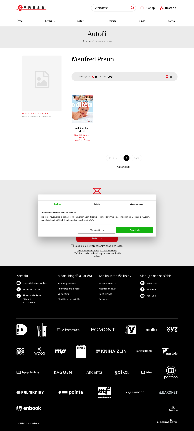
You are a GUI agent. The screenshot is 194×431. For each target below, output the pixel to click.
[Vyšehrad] (144, 351)
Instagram (152, 283)
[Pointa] (71, 392)
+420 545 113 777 (31, 289)
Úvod (19, 21)
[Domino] (22, 330)
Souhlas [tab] (57, 204)
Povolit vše (135, 230)
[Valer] (42, 330)
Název (103, 77)
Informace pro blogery (69, 288)
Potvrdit (97, 238)
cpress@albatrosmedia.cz (35, 283)
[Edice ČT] (146, 372)
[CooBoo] (20, 351)
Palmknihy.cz (105, 293)
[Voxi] (39, 351)
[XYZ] (172, 330)
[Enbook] (29, 408)
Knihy (49, 21)
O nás (142, 21)
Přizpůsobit (95, 230)
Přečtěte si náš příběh (69, 299)
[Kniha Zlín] (111, 351)
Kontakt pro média (67, 283)
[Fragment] (63, 372)
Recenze (111, 21)
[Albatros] (130, 330)
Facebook (151, 289)
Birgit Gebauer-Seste (82, 136)
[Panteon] (170, 372)
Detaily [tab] (97, 204)
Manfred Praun (82, 140)
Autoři (80, 21)
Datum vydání (83, 77)
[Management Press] (60, 351)
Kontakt (172, 21)
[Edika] (122, 372)
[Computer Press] (81, 351)
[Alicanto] (94, 372)
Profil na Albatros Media (34, 113)
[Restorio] (173, 408)
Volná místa (63, 293)
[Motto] (151, 330)
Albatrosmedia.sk (107, 288)
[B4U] (28, 372)
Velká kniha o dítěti (82, 130)
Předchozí (114, 158)
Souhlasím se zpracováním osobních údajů (99, 246)
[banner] (31, 8)
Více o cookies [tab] (136, 204)
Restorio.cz (104, 299)
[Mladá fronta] (104, 392)
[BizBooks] (68, 330)
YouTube (151, 295)
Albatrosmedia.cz (107, 283)
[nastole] (170, 351)
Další (136, 158)
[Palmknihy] (30, 392)
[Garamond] (135, 392)
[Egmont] (103, 330)
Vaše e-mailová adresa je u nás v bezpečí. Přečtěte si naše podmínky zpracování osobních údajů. (97, 253)
